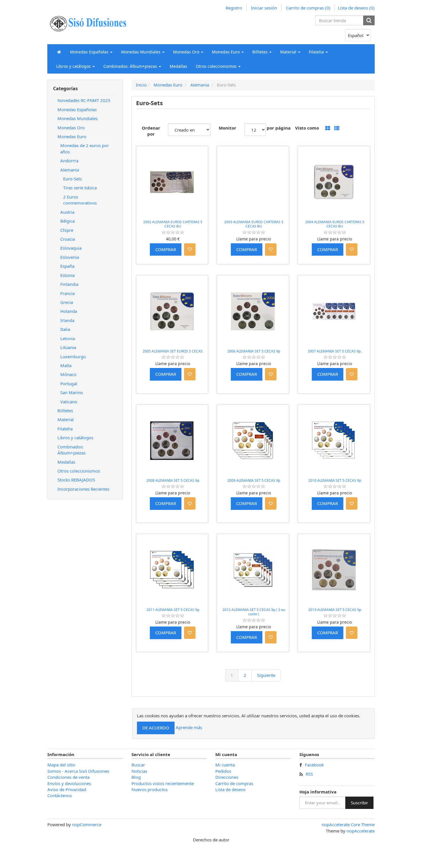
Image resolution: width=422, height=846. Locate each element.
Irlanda (67, 320)
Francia (67, 293)
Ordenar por (151, 131)
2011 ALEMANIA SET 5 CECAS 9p (172, 609)
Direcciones (226, 777)
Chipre (66, 230)
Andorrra (69, 160)
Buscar (138, 765)
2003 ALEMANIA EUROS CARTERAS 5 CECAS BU (253, 224)
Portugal (68, 383)
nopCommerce (86, 824)
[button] (91, 52)
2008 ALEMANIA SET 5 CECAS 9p (172, 480)
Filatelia (65, 428)
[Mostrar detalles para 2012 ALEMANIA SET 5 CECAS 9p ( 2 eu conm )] (253, 570)
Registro (234, 8)
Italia (65, 329)
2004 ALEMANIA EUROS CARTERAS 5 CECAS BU (334, 224)
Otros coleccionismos (78, 471)
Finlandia (69, 284)
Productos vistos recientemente (162, 783)
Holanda (68, 311)
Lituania (68, 347)
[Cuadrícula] (327, 129)
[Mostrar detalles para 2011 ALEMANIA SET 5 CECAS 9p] (172, 570)
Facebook (314, 765)
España (67, 266)
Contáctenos (59, 795)
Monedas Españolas (77, 109)
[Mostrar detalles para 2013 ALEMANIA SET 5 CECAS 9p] (334, 570)
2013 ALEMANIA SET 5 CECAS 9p (334, 609)
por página (279, 128)
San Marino (71, 392)
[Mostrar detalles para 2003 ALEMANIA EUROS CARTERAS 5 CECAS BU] (253, 182)
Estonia (67, 275)
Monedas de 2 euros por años (84, 148)
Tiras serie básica (80, 187)
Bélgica (67, 221)
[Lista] (336, 129)
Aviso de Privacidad (66, 789)
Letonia (67, 338)
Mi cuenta (225, 765)
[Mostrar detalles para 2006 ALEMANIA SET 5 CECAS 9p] (253, 311)
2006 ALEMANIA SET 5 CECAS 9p (253, 351)
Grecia (66, 302)
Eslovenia (69, 257)
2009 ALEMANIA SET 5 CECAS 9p (253, 480)
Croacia (67, 239)
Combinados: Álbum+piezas (71, 450)
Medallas (178, 66)
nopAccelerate (360, 831)
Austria (67, 212)
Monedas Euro (71, 136)
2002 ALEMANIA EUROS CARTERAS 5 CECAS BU (172, 224)
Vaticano (68, 401)
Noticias (139, 771)
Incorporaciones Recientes (83, 489)
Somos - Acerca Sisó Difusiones (78, 771)
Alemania (69, 170)
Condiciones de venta (68, 777)
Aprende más (189, 727)
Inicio (141, 85)
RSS (309, 774)
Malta (65, 365)
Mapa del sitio (61, 765)
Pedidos (223, 771)
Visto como (307, 128)
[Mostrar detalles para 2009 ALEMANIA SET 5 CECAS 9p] (253, 440)
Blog (136, 777)
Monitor (227, 128)
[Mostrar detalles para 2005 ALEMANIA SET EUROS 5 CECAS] (172, 311)
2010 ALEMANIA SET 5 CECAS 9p (334, 480)
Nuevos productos (149, 789)
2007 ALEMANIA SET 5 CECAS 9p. (334, 351)
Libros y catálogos (75, 437)
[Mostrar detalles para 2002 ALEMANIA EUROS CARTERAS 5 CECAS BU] (172, 182)
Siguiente (266, 675)
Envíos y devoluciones (69, 783)
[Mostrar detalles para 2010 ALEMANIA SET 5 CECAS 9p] (334, 440)
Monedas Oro (71, 127)
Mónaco (68, 374)
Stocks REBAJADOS (76, 480)
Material (65, 419)
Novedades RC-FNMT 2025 (84, 100)
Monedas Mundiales (77, 118)
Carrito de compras (234, 783)
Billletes (65, 410)
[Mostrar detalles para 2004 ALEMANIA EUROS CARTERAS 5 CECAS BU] (334, 182)
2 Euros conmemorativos (80, 200)
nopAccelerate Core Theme (348, 824)
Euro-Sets (72, 179)
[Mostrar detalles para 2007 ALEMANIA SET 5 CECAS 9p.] (334, 311)
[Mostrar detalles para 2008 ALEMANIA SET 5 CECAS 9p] (172, 440)
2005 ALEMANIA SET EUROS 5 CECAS (173, 351)
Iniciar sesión (264, 8)
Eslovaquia (71, 248)
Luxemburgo (73, 356)
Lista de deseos (230, 789)
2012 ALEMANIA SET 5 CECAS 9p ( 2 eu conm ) (253, 612)
